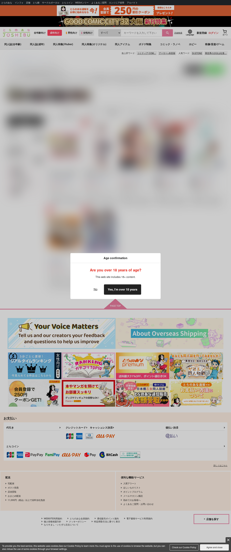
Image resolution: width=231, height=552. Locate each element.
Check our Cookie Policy (184, 547)
